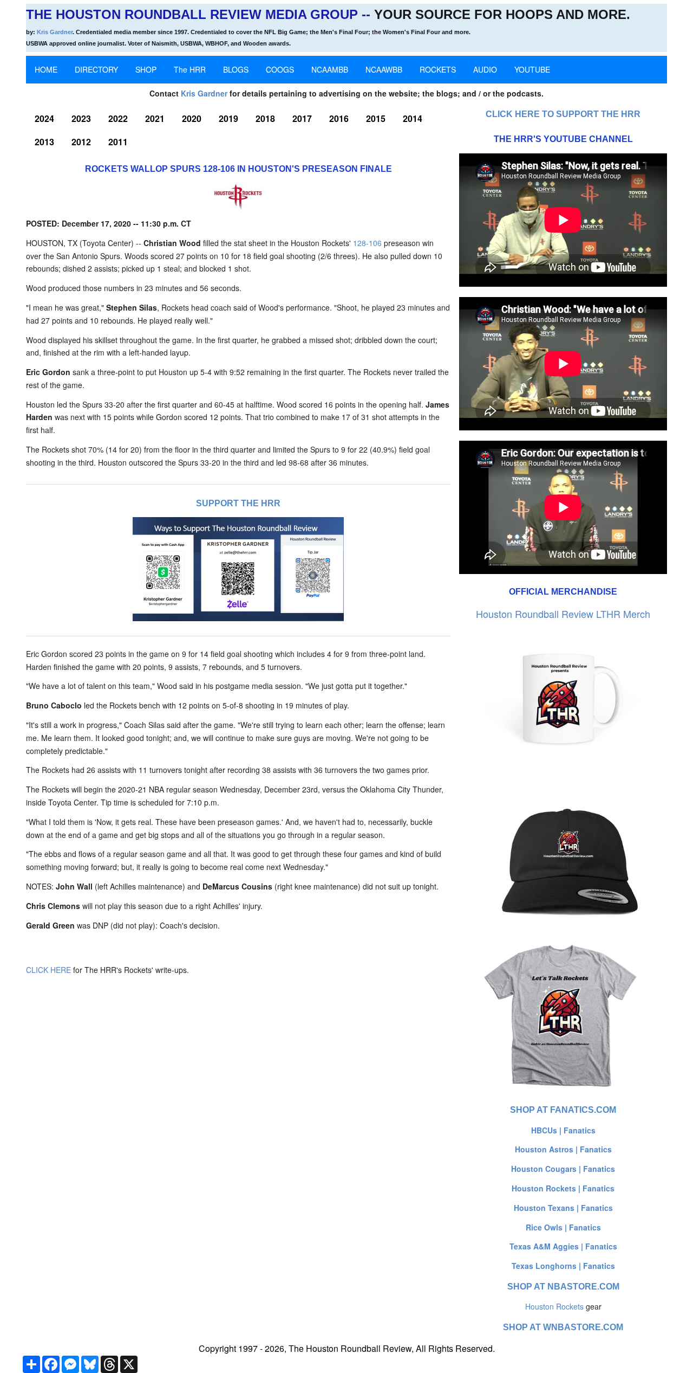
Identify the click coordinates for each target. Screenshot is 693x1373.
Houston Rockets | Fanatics (563, 1188)
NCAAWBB (383, 69)
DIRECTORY (96, 69)
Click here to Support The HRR (563, 114)
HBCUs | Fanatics (563, 1130)
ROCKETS (438, 69)
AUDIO (485, 69)
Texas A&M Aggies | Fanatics (563, 1246)
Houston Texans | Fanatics (563, 1207)
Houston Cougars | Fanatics (563, 1168)
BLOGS (236, 69)
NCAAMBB (329, 69)
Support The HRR (238, 503)
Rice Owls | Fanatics (563, 1227)
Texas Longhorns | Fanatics (563, 1265)
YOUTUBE (532, 69)
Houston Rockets (554, 1306)
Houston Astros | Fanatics (563, 1149)
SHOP (145, 69)
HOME (46, 69)
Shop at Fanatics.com (563, 1109)
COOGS (280, 69)
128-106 (367, 242)
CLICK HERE (48, 969)
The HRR (190, 69)
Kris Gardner (55, 32)
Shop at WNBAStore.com (563, 1327)
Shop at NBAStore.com (563, 1286)
